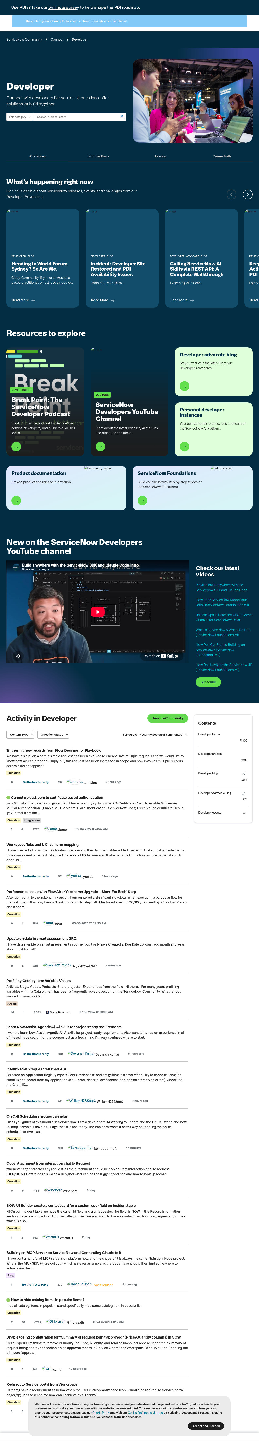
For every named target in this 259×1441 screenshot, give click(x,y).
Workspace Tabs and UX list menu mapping (42, 844)
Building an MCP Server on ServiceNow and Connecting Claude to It (63, 1252)
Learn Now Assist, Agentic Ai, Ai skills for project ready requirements (64, 1027)
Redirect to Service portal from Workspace (42, 1384)
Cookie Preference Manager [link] (146, 1413)
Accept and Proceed (206, 1426)
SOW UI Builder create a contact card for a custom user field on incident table (71, 1205)
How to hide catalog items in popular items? (47, 1299)
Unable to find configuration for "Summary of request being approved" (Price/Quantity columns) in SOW (93, 1337)
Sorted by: (130, 734)
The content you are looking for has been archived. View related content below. (76, 21)
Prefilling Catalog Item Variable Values (38, 980)
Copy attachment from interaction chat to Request (48, 1163)
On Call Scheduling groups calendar (36, 1116)
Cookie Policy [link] (101, 1413)
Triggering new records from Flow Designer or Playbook (53, 750)
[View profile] (75, 783)
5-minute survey (63, 7)
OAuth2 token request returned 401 (36, 1069)
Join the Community (167, 718)
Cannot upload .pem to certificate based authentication (57, 797)
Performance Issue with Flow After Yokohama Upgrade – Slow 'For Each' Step (71, 891)
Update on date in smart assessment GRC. (41, 938)
